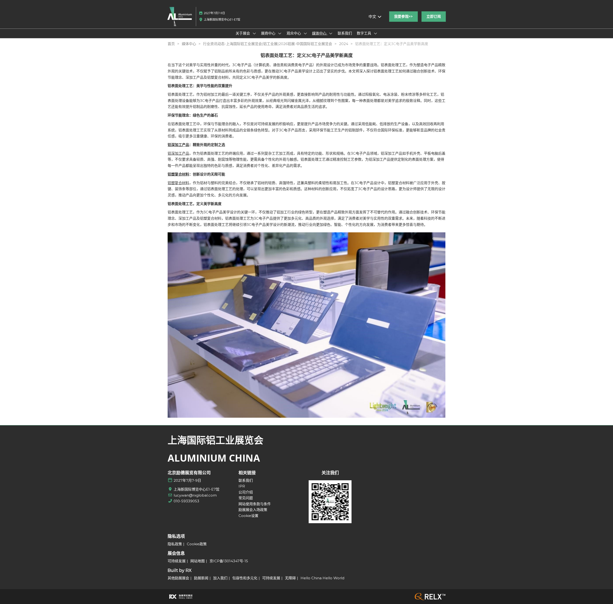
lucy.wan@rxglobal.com (195, 495)
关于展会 (243, 33)
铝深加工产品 (178, 153)
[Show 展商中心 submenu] (280, 33)
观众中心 (294, 33)
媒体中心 (319, 33)
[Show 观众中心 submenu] (305, 33)
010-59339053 (186, 501)
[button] (403, 16)
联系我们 (345, 33)
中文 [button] (373, 16)
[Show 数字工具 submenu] (375, 33)
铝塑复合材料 (178, 183)
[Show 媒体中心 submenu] (331, 33)
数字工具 (364, 33)
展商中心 (268, 33)
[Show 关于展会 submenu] (254, 33)
